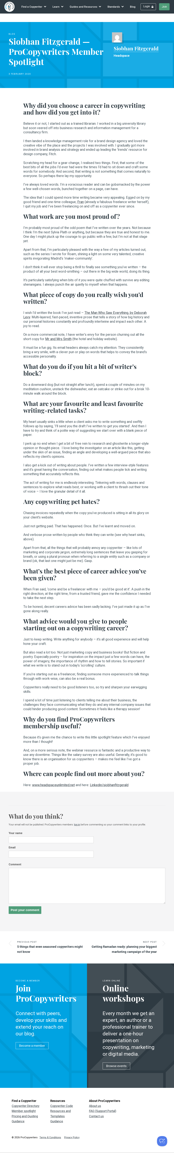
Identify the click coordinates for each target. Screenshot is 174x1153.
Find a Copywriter (31, 6)
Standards (113, 6)
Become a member (32, 1045)
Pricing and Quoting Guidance (25, 1118)
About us (95, 1106)
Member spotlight (24, 1111)
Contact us (96, 1116)
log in (77, 824)
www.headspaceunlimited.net (53, 785)
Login (146, 6)
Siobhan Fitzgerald (136, 48)
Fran (80, 202)
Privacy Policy (72, 1137)
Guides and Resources (83, 6)
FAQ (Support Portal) (102, 1111)
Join (164, 6)
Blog (132, 6)
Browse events (116, 1066)
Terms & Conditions (50, 1137)
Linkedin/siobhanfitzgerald (109, 785)
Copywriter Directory (25, 1106)
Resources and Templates (60, 1113)
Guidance (56, 1121)
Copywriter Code (61, 1106)
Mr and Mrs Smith (58, 339)
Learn (56, 6)
